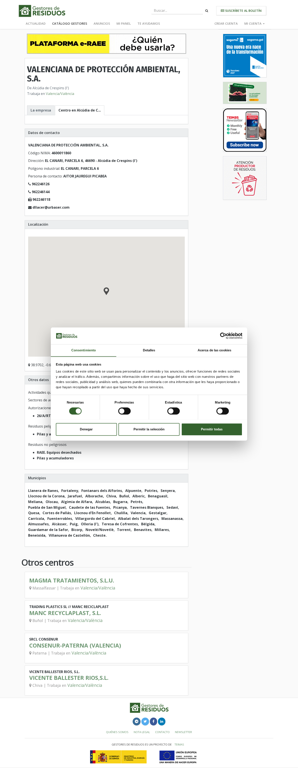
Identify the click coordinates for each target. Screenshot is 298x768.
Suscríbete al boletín (243, 11)
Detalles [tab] (149, 350)
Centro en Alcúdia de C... (79, 110)
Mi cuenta (253, 23)
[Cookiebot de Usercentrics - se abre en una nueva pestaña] (223, 335)
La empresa (41, 110)
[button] (106, 292)
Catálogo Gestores (69, 23)
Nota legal (142, 732)
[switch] (124, 410)
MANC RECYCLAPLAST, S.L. (65, 613)
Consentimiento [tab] (83, 350)
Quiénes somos (117, 732)
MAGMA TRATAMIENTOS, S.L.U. (71, 580)
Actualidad (36, 23)
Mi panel (123, 23)
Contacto (162, 732)
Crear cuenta (226, 23)
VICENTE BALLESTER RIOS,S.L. (68, 678)
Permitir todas (212, 429)
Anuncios (102, 23)
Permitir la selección (149, 429)
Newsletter (183, 732)
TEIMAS (179, 744)
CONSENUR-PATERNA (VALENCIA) (75, 645)
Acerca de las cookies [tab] (214, 350)
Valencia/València (60, 93)
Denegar (86, 429)
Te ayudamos (148, 23)
